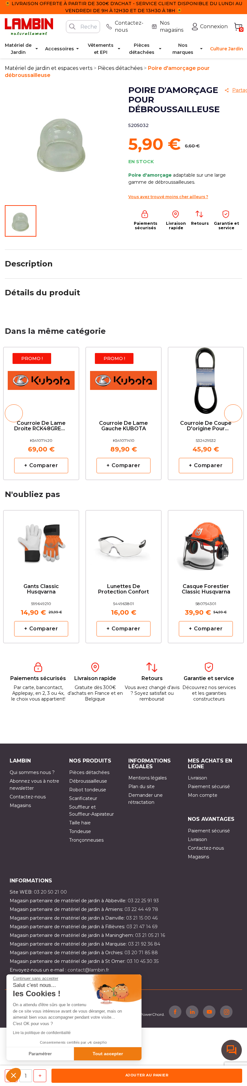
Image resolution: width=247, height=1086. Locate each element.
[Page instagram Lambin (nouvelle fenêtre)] (226, 1011)
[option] (41, 413)
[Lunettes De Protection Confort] (123, 541)
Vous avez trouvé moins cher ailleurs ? (168, 196)
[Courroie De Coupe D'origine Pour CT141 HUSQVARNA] (205, 378)
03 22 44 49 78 (141, 909)
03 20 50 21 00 (50, 892)
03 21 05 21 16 (150, 935)
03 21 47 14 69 (142, 927)
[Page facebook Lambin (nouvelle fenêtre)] (175, 1011)
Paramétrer (40, 1053)
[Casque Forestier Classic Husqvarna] (205, 541)
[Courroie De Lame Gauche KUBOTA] (123, 378)
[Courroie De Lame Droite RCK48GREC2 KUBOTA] (41, 378)
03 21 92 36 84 (144, 944)
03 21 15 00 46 (142, 918)
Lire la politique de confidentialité (42, 1033)
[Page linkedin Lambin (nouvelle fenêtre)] (192, 1011)
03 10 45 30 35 (143, 961)
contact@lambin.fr (88, 970)
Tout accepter (108, 1053)
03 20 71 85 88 (141, 953)
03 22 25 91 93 (143, 901)
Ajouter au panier (146, 1075)
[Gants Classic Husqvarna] (41, 541)
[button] (13, 1075)
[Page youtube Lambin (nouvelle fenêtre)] (209, 1011)
